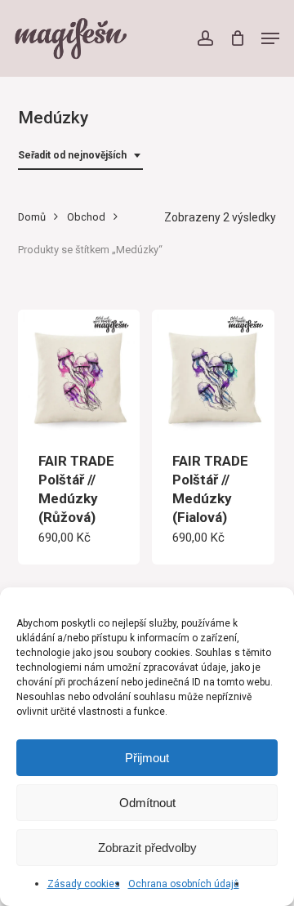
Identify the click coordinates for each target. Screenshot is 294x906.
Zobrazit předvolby (147, 848)
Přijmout (147, 758)
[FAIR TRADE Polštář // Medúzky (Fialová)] (213, 371)
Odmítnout (147, 803)
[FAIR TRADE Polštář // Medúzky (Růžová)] (79, 371)
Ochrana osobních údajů (183, 884)
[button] (270, 38)
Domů (32, 217)
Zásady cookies (83, 884)
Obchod (86, 217)
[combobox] (80, 155)
